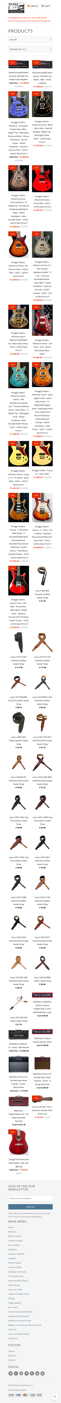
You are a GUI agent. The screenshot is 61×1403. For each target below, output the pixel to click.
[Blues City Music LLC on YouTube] (21, 1373)
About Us (12, 1231)
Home (11, 1227)
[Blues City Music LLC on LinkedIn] (37, 1373)
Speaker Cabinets (16, 1254)
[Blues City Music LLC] (16, 8)
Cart (47, 5)
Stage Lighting (14, 1302)
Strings (11, 1298)
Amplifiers (12, 1249)
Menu (34, 5)
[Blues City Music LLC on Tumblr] (32, 1373)
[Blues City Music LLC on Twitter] (11, 1373)
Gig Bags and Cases (17, 1271)
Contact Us (13, 1338)
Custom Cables (15, 1267)
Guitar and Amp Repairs (19, 1316)
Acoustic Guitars (15, 1240)
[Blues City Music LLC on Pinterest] (27, 1373)
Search (11, 1351)
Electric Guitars (15, 1236)
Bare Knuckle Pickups (18, 1280)
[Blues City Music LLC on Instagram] (43, 1373)
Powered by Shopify (17, 1390)
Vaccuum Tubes (15, 1289)
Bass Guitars (14, 1245)
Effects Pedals (14, 1262)
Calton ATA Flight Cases (18, 1294)
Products (20, 31)
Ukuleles (12, 1258)
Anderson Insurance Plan (19, 1320)
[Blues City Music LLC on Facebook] (16, 1373)
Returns (11, 1360)
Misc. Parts (13, 1307)
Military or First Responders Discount (24, 1325)
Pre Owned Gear (15, 1276)
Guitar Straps (14, 1285)
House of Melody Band (18, 1334)
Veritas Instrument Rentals (20, 1311)
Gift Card (12, 1329)
